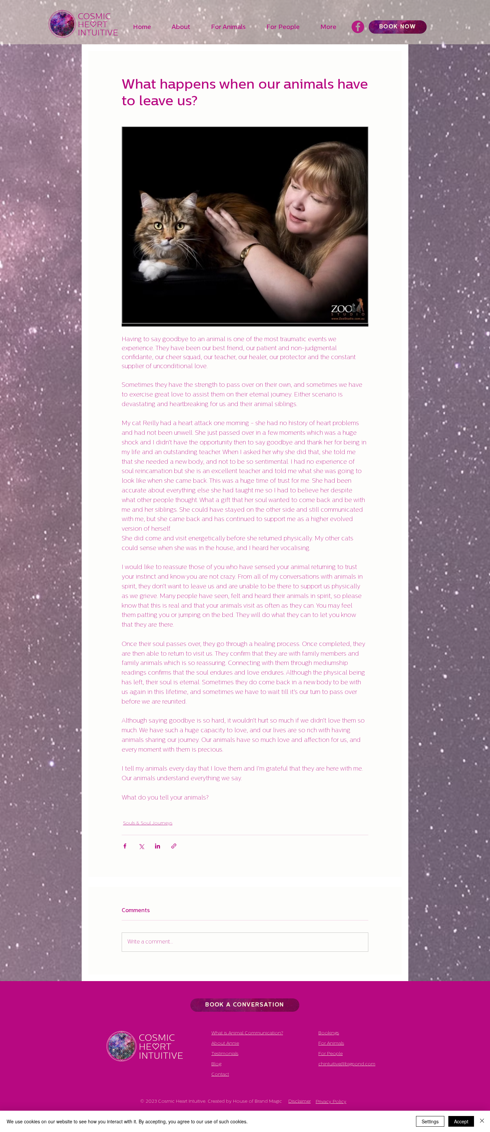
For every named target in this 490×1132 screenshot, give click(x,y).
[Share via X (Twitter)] (141, 846)
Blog (216, 1064)
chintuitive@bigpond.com (346, 1064)
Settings (430, 1121)
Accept (461, 1121)
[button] (188, 27)
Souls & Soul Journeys (147, 823)
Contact (220, 1074)
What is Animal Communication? (247, 1033)
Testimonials (224, 1053)
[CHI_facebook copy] (357, 26)
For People (330, 1053)
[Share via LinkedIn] (157, 846)
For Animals (331, 1043)
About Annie (225, 1043)
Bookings (328, 1033)
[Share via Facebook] (125, 846)
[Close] (482, 1121)
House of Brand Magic (257, 1101)
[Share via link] (174, 846)
